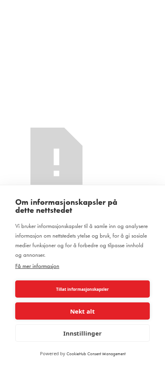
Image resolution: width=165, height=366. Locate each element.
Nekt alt (82, 311)
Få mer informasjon (37, 266)
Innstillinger (82, 333)
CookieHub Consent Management (95, 353)
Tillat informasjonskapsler (82, 289)
